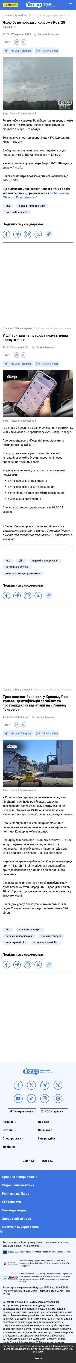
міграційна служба (17, 567)
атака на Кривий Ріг (45, 942)
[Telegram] (17, 234)
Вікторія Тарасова (48, 34)
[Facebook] (6, 234)
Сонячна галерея (51, 936)
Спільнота (45, 1130)
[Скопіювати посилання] (48, 234)
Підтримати (10, 5)
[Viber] (27, 234)
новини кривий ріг (29, 929)
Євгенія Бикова (45, 347)
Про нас (43, 1121)
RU (23, 42)
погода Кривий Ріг (17, 212)
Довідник (9, 1147)
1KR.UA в (20, 50)
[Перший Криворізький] (40, 5)
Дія (21, 560)
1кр (8, 205)
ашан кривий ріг (15, 942)
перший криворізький (32, 205)
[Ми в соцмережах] (18, 1085)
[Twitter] (38, 234)
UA (16, 42)
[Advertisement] (38, 284)
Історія (7, 1130)
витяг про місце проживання (23, 573)
